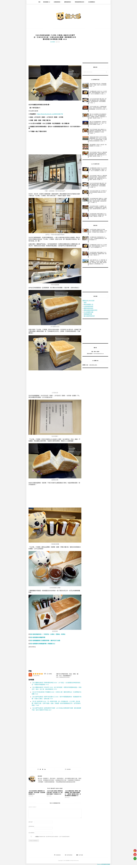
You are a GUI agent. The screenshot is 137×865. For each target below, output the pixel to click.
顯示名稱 (31, 822)
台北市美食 (52, 41)
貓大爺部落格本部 (89, 316)
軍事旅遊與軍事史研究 (90, 310)
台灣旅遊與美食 (88, 306)
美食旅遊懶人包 (88, 304)
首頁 (85, 302)
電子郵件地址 (31, 827)
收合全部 (91, 300)
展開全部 (85, 300)
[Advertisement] (55, 54)
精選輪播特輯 (88, 314)
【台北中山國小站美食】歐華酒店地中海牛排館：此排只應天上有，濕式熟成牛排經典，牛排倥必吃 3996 (55, 792)
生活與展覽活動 (88, 312)
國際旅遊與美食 (88, 308)
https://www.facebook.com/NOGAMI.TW (50, 114)
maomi (69, 769)
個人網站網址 (31, 832)
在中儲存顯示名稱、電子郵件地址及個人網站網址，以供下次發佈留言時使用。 (52, 836)
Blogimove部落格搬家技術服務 (103, 864)
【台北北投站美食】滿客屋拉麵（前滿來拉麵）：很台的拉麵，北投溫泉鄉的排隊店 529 (37, 792)
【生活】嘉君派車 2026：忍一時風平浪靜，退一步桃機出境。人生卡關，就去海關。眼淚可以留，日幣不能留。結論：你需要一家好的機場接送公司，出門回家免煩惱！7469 (56, 703)
